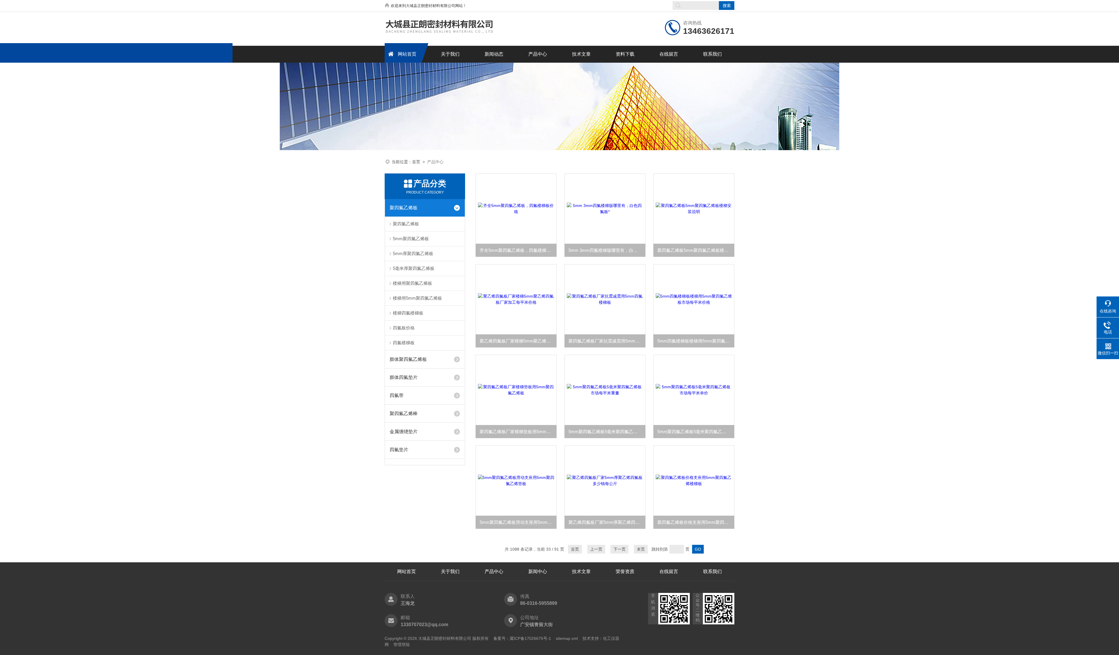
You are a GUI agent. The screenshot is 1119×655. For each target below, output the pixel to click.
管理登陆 (401, 644)
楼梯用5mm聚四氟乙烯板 (417, 298)
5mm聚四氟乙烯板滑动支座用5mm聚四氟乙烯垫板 (518, 522)
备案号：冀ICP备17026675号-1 (522, 638)
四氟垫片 (399, 449)
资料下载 (625, 54)
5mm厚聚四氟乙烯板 (413, 253)
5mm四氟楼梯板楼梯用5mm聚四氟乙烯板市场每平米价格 (695, 340)
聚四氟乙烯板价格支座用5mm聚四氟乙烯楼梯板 (695, 522)
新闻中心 (537, 571)
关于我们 (450, 54)
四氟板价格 (404, 327)
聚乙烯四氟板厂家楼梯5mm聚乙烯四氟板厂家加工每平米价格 (518, 340)
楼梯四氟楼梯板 (408, 312)
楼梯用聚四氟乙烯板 (412, 283)
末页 (641, 549)
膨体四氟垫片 (404, 377)
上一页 (596, 549)
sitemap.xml (567, 638)
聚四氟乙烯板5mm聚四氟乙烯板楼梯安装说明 (695, 250)
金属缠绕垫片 (404, 431)
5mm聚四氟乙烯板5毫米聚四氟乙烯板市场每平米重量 (607, 431)
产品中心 (537, 54)
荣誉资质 (625, 571)
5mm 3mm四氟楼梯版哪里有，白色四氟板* (607, 250)
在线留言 (668, 54)
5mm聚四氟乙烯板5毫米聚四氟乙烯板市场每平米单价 (695, 431)
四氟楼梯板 (404, 342)
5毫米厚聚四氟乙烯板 (413, 268)
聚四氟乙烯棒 (404, 413)
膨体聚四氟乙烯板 (408, 359)
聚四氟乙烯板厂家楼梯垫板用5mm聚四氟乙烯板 (518, 431)
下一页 (619, 549)
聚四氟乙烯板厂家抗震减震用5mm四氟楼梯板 (607, 340)
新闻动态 (494, 54)
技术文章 (581, 54)
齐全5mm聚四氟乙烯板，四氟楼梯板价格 (518, 250)
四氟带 (397, 395)
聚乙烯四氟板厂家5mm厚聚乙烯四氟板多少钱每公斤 (607, 522)
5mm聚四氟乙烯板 (411, 238)
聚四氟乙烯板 (404, 207)
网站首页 (407, 54)
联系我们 (712, 54)
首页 (416, 161)
